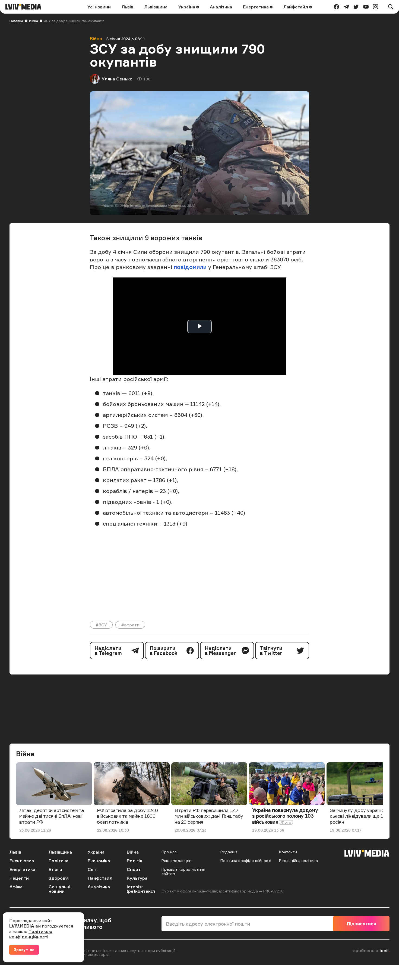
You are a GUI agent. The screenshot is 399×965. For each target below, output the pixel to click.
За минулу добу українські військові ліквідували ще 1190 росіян (364, 816)
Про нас (169, 852)
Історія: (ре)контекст (141, 889)
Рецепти (19, 878)
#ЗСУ (101, 624)
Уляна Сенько (117, 79)
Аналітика (221, 7)
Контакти (288, 852)
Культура (137, 878)
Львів (127, 7)
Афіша (16, 886)
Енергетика (256, 7)
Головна (16, 21)
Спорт (134, 869)
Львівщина (155, 7)
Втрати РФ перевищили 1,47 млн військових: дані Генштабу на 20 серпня (209, 816)
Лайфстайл (296, 7)
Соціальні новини (59, 889)
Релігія (134, 860)
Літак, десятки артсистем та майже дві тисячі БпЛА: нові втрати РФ (51, 816)
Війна (33, 21)
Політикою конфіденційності (30, 934)
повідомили (191, 267)
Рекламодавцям (177, 860)
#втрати (130, 624)
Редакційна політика (298, 860)
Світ (92, 869)
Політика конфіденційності (245, 860)
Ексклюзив (22, 860)
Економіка (99, 860)
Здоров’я (59, 878)
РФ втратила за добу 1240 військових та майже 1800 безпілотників (127, 816)
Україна (187, 7)
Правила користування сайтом (183, 871)
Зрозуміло (24, 949)
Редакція (228, 852)
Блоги (55, 869)
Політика (58, 860)
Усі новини (99, 7)
